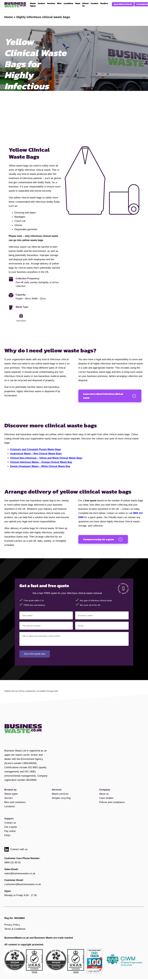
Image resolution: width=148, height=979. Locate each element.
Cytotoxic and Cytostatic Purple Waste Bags (35, 449)
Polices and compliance (112, 802)
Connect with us (19, 849)
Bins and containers (15, 802)
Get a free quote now (34, 654)
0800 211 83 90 (125, 4)
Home (8, 17)
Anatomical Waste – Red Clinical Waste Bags (36, 453)
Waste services (60, 793)
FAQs (7, 835)
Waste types (11, 793)
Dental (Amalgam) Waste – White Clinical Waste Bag (40, 466)
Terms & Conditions (14, 928)
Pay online (10, 831)
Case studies (106, 798)
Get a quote (10, 826)
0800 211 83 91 (12, 862)
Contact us (10, 822)
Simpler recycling (61, 798)
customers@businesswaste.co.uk (22, 884)
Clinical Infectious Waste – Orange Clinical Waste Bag (41, 462)
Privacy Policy (12, 924)
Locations (9, 806)
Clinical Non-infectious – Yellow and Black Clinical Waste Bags (46, 457)
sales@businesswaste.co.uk (19, 873)
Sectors (8, 798)
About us (104, 793)
